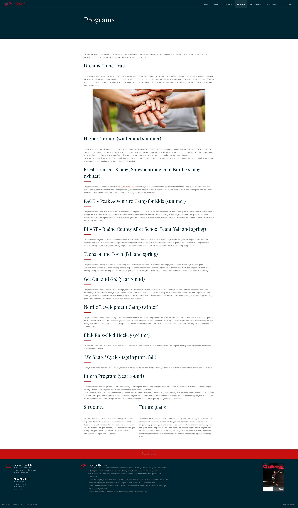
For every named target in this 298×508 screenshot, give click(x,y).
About (216, 4)
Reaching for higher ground (26, 470)
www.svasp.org (19, 505)
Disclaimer (20, 487)
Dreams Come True (23, 467)
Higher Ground (255, 4)
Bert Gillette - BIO (22, 473)
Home (206, 4)
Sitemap (19, 489)
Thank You (20, 481)
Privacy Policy (21, 484)
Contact (288, 4)
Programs (241, 4)
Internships (228, 4)
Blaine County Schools (128, 187)
